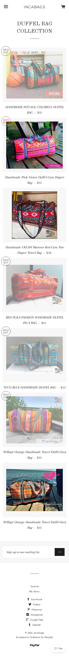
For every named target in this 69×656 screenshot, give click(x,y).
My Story (34, 591)
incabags (34, 7)
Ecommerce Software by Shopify (34, 637)
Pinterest (36, 609)
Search (35, 586)
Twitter (36, 604)
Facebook (36, 599)
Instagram (36, 614)
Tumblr (36, 624)
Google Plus (36, 619)
